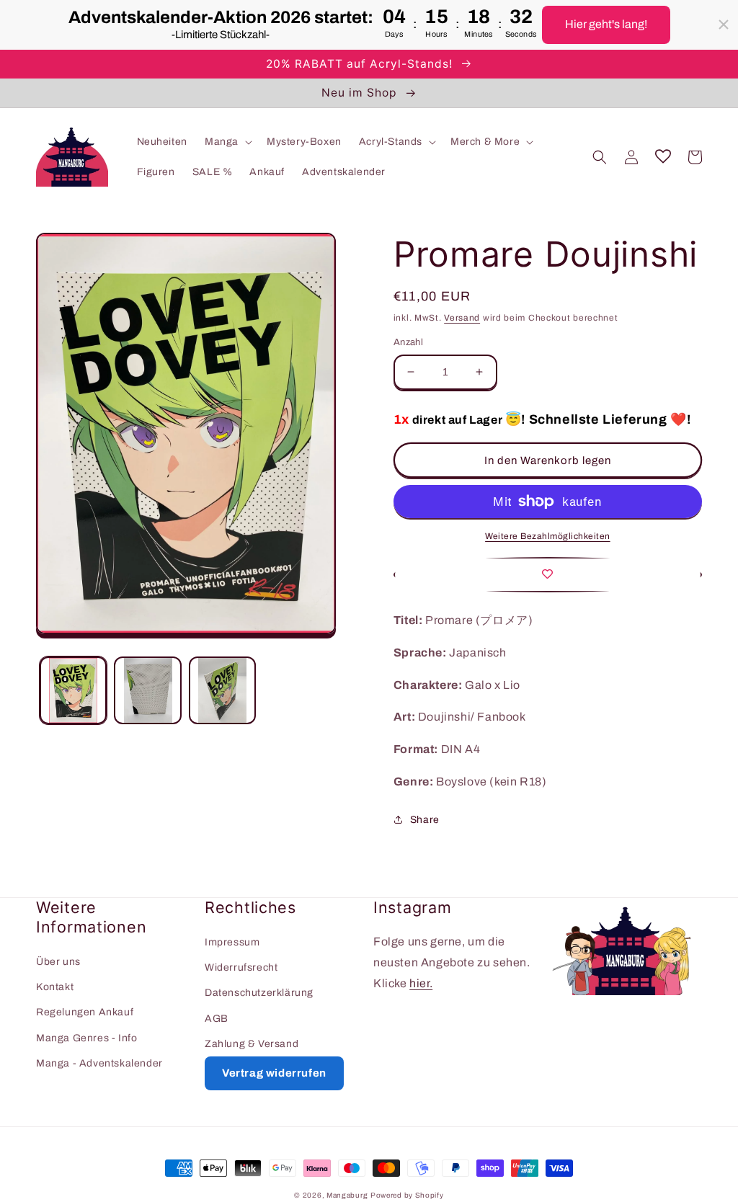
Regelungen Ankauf (84, 1012)
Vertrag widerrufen (274, 1073)
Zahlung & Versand (251, 1043)
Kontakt (55, 986)
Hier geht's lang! (606, 24)
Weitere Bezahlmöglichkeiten (547, 536)
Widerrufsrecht (241, 967)
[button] (227, 142)
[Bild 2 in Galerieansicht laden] (147, 690)
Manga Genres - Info (86, 1038)
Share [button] (425, 819)
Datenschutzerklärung (259, 992)
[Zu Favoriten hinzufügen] (548, 574)
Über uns (58, 961)
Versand (462, 318)
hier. (420, 983)
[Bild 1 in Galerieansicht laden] (73, 690)
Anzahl (408, 342)
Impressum (232, 942)
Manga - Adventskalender (99, 1063)
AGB (216, 1018)
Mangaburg (347, 1195)
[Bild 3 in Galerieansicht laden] (222, 690)
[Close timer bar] (723, 24)
